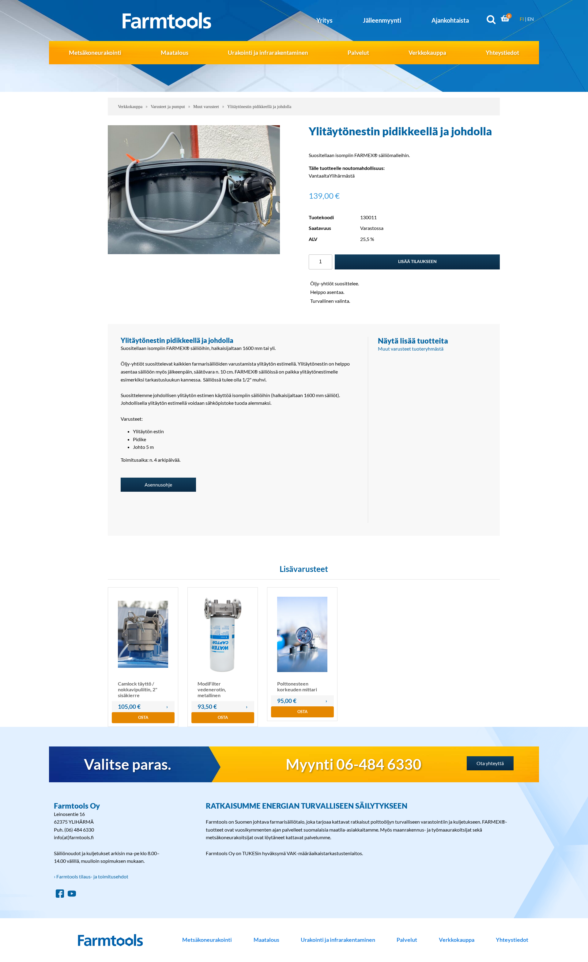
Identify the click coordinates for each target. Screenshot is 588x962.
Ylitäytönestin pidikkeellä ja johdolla (259, 106)
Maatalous (174, 52)
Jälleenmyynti (382, 20)
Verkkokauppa (427, 52)
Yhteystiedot (502, 52)
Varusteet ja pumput (168, 106)
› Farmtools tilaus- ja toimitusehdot (91, 876)
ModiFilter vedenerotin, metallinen (212, 689)
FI (522, 19)
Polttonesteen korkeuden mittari (297, 686)
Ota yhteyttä (490, 763)
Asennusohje (158, 484)
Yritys (324, 20)
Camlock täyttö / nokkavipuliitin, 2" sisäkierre (137, 689)
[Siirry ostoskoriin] (505, 19)
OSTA (143, 717)
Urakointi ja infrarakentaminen (268, 52)
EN (530, 19)
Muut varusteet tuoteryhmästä (410, 348)
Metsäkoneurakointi (95, 52)
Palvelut (358, 52)
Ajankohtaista (450, 20)
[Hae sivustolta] (491, 20)
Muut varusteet (206, 106)
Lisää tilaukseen (417, 261)
